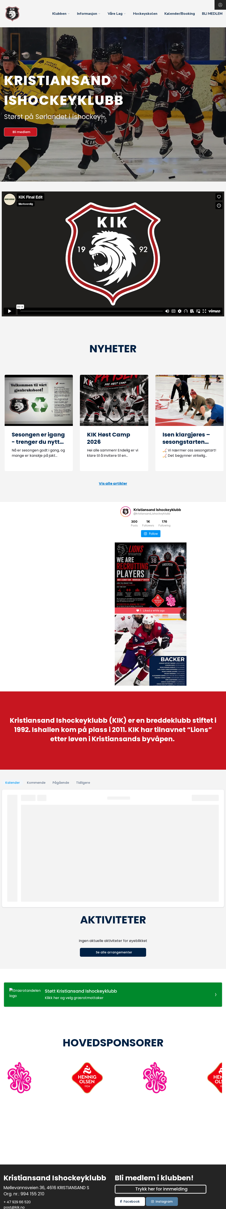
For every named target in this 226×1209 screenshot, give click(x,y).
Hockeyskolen (145, 13)
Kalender (12, 782)
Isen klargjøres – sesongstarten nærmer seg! (186, 442)
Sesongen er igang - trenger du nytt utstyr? (38, 442)
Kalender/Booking (179, 13)
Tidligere (83, 782)
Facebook (132, 1201)
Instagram (164, 1201)
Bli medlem (21, 132)
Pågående (61, 782)
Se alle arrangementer (114, 952)
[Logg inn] (220, 5)
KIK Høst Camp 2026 (108, 438)
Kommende (36, 782)
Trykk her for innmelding (161, 1189)
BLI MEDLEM (212, 13)
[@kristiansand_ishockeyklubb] (125, 511)
